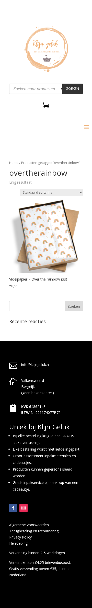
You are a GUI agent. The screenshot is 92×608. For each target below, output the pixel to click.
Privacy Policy (20, 537)
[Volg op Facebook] (13, 508)
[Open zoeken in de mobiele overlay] (46, 89)
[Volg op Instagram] (23, 508)
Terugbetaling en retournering (34, 531)
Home (13, 162)
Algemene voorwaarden (29, 524)
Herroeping (18, 543)
